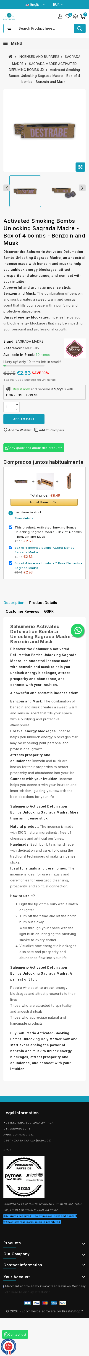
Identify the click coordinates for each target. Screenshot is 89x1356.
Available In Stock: (19, 355)
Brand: (8, 341)
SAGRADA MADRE (30, 341)
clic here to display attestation (27, 1292)
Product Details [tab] (43, 602)
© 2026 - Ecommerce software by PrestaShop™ (44, 1311)
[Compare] (75, 16)
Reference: (12, 348)
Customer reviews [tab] (22, 611)
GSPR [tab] (49, 611)
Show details (23, 518)
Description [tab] (13, 602)
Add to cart (24, 419)
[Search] (79, 28)
